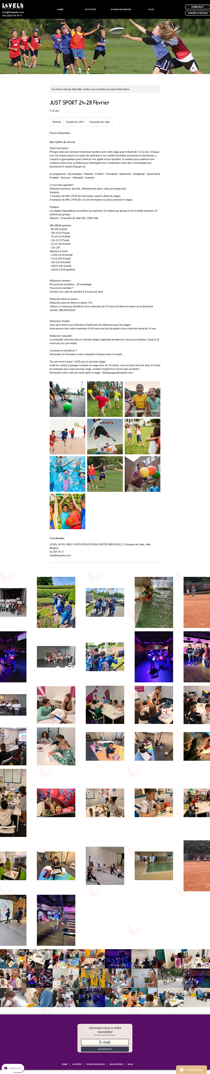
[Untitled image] (67, 399)
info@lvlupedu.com (13, 12)
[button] (13, 959)
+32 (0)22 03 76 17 (12, 15)
